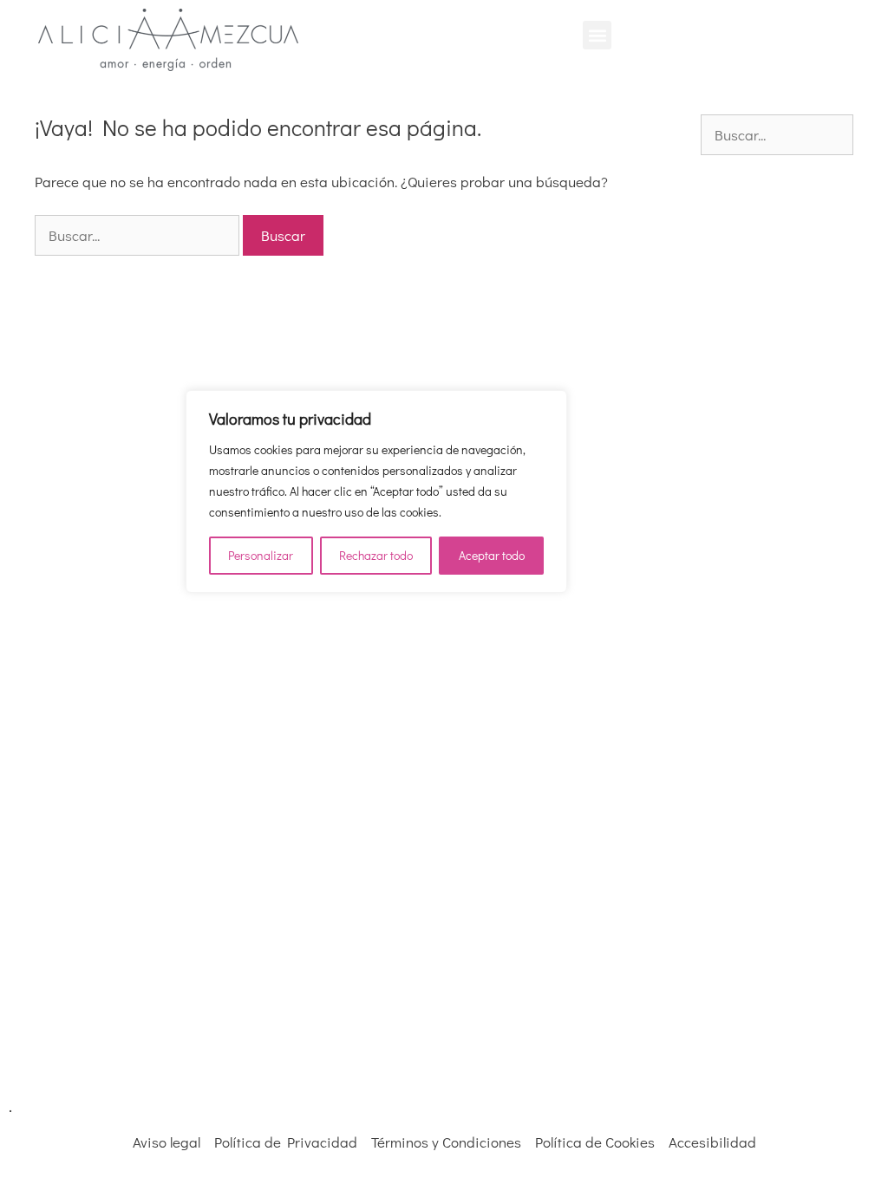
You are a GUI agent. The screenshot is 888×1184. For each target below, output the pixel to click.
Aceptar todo (492, 555)
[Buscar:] (139, 235)
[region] (376, 491)
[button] (597, 35)
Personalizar (260, 555)
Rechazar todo (376, 555)
